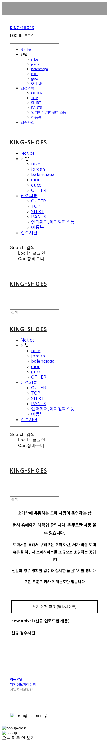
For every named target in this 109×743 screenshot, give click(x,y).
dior (34, 73)
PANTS (36, 107)
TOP (34, 97)
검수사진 (27, 122)
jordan (36, 64)
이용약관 (16, 679)
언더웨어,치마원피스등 (48, 112)
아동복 (36, 117)
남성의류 (27, 88)
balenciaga (39, 69)
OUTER (36, 93)
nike (34, 59)
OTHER (36, 83)
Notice (26, 49)
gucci (35, 78)
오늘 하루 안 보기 (18, 738)
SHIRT (36, 102)
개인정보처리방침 (23, 684)
